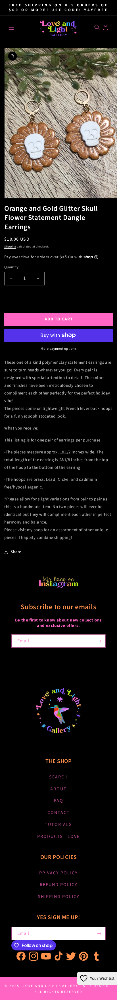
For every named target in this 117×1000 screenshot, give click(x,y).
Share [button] (16, 552)
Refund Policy (59, 885)
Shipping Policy (59, 896)
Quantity (11, 267)
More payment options (58, 348)
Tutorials (58, 824)
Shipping (10, 247)
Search (58, 777)
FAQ (58, 800)
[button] (11, 27)
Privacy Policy (58, 873)
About (58, 789)
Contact (58, 812)
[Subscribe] (99, 641)
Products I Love (58, 836)
